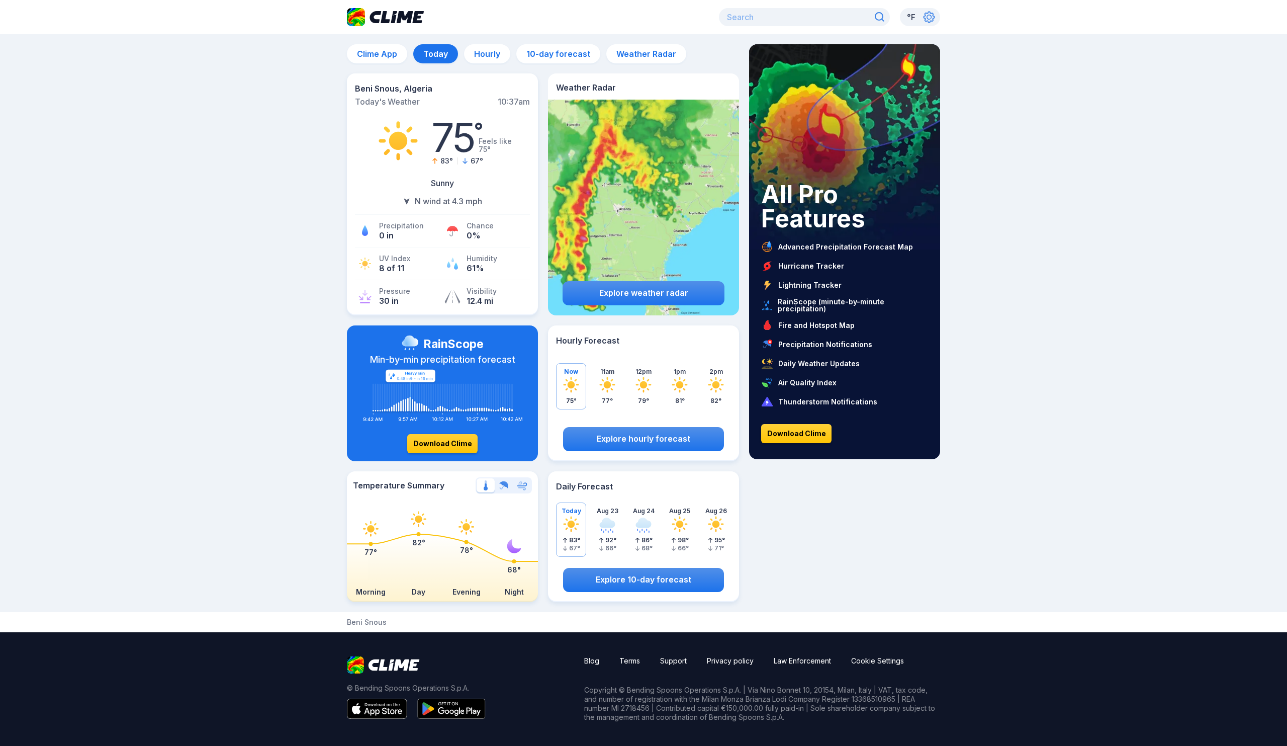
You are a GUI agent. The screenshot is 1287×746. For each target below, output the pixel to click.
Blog (591, 660)
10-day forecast (558, 54)
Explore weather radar (643, 293)
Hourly (487, 54)
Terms (629, 660)
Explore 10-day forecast (643, 579)
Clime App (377, 54)
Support (673, 660)
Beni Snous (367, 622)
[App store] (377, 716)
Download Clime (442, 443)
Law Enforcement (802, 660)
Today (435, 54)
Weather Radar (646, 54)
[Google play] (451, 716)
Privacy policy (730, 660)
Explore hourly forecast (643, 439)
